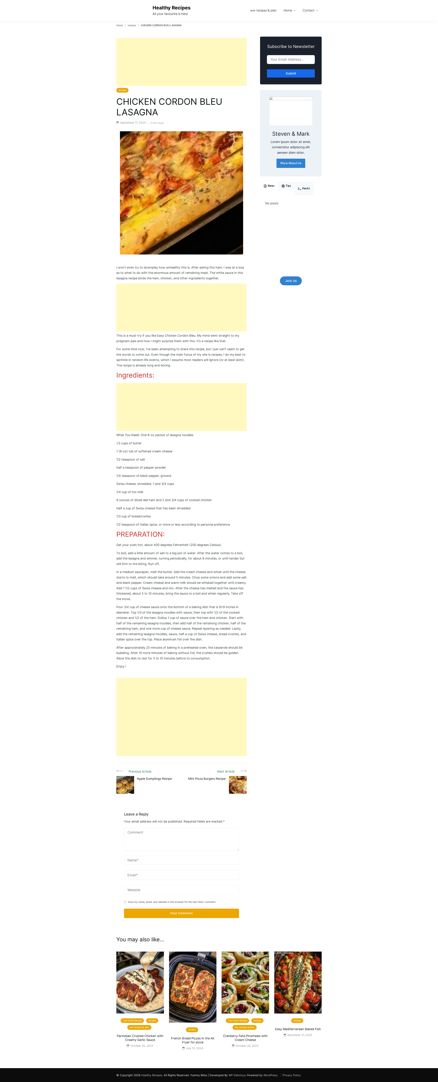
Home (288, 10)
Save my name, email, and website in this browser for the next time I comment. (172, 901)
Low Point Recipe (132, 1020)
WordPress (270, 1075)
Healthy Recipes (172, 8)
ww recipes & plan (263, 10)
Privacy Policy (291, 1075)
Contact (308, 10)
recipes (122, 90)
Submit (291, 73)
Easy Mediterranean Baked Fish (298, 1029)
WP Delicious (237, 1075)
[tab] (269, 186)
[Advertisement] (181, 62)
